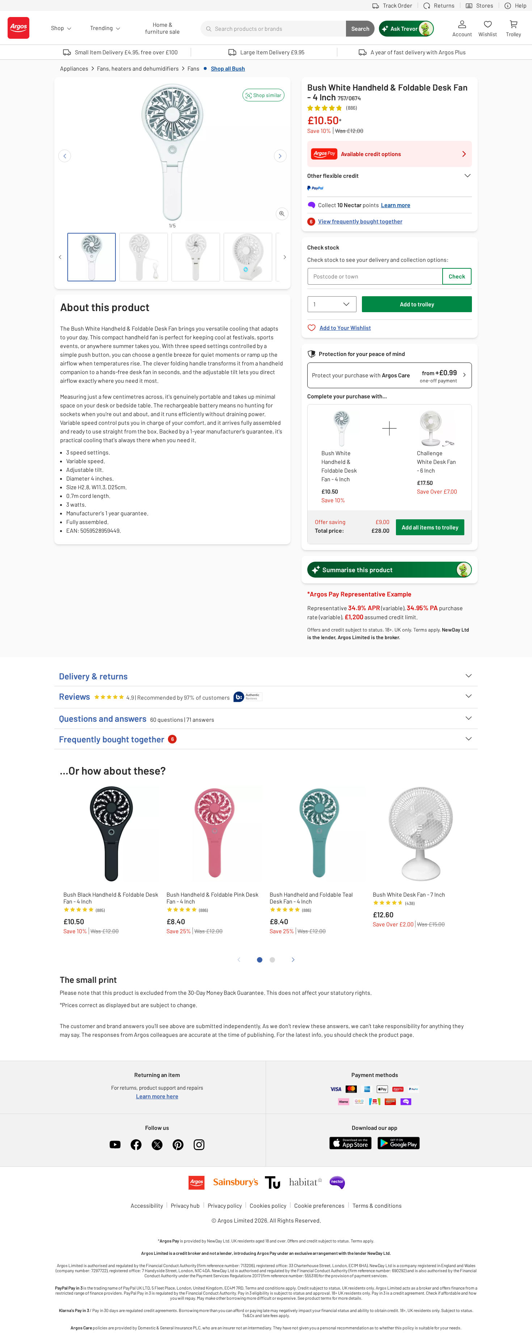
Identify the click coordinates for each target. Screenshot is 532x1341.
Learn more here (157, 1096)
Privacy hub (185, 1205)
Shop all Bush (228, 68)
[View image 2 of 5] (144, 257)
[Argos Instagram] (199, 1144)
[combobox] (273, 29)
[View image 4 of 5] (248, 257)
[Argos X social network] (157, 1144)
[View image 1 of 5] (91, 257)
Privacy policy (225, 1205)
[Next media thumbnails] (285, 257)
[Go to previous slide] (64, 156)
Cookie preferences (319, 1205)
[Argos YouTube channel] (115, 1144)
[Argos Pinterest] (178, 1144)
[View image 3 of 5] (196, 257)
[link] (389, 219)
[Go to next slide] (280, 156)
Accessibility (147, 1205)
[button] (263, 95)
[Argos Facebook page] (136, 1144)
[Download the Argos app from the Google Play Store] (398, 1147)
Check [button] (457, 276)
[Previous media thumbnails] (60, 257)
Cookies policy (268, 1205)
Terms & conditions (377, 1205)
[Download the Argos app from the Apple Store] (350, 1147)
